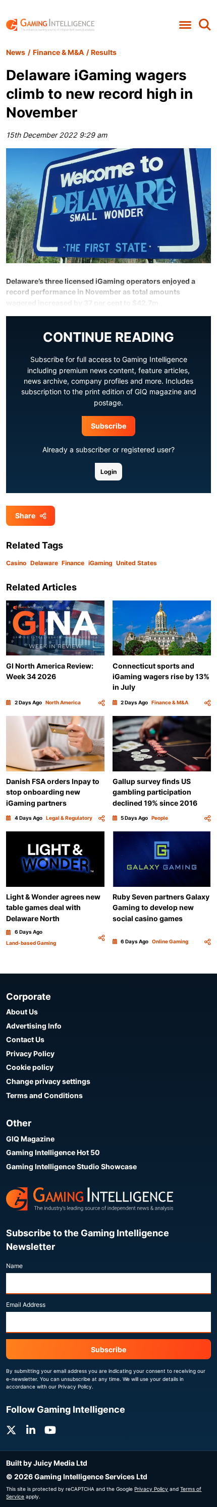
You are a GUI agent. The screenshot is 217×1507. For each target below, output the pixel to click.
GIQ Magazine (30, 1138)
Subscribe (108, 425)
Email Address (25, 1304)
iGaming (100, 563)
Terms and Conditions (44, 1095)
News (15, 52)
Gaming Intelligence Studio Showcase (71, 1166)
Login (108, 471)
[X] (11, 1430)
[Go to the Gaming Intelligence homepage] (50, 25)
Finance (73, 563)
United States (136, 563)
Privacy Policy (30, 1053)
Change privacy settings (48, 1081)
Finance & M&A (58, 52)
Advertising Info (34, 1025)
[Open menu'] (185, 25)
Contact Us (25, 1039)
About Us (22, 1011)
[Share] (101, 702)
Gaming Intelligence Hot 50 (53, 1152)
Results (104, 52)
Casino (16, 563)
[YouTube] (50, 1430)
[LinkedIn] (30, 1430)
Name (14, 1266)
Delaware (44, 563)
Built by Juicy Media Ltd (46, 1463)
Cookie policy (29, 1067)
